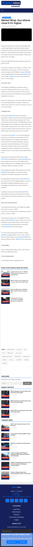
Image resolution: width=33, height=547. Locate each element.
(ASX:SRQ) (4, 172)
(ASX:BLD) (12, 115)
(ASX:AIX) (25, 192)
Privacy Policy (16, 495)
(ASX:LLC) (14, 135)
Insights (16, 520)
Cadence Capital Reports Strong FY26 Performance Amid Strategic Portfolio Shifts (21, 464)
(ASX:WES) (25, 159)
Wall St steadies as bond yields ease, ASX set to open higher (21, 392)
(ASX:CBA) (23, 74)
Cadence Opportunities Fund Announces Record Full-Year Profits (21, 473)
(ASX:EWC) (9, 226)
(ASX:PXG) (26, 179)
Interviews (16, 514)
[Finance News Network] (11, 4)
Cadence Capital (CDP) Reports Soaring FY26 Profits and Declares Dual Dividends (20, 454)
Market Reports (6, 17)
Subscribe (27, 383)
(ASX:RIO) (12, 76)
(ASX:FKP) (8, 224)
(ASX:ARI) (4, 235)
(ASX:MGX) (25, 237)
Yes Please (22, 542)
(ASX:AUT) (18, 239)
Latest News (16, 509)
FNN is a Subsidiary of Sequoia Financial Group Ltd (16, 496)
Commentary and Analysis (16, 517)
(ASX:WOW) (4, 159)
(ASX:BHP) (28, 72)
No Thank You (12, 542)
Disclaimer (16, 493)
